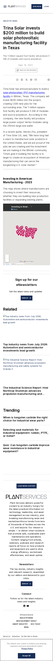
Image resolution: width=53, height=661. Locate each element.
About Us (6, 636)
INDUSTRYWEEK (26, 618)
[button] (5, 6)
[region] (26, 650)
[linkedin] (22, 79)
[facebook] (17, 79)
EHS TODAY (36, 624)
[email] (35, 79)
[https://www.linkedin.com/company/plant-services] (24, 606)
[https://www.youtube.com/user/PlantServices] (27, 606)
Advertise (16, 636)
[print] (48, 79)
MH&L (26, 627)
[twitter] (26, 79)
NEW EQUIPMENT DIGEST (26, 621)
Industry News (10, 21)
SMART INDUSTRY (20, 624)
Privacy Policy (27, 649)
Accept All (26, 656)
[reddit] (31, 79)
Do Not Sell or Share (29, 636)
